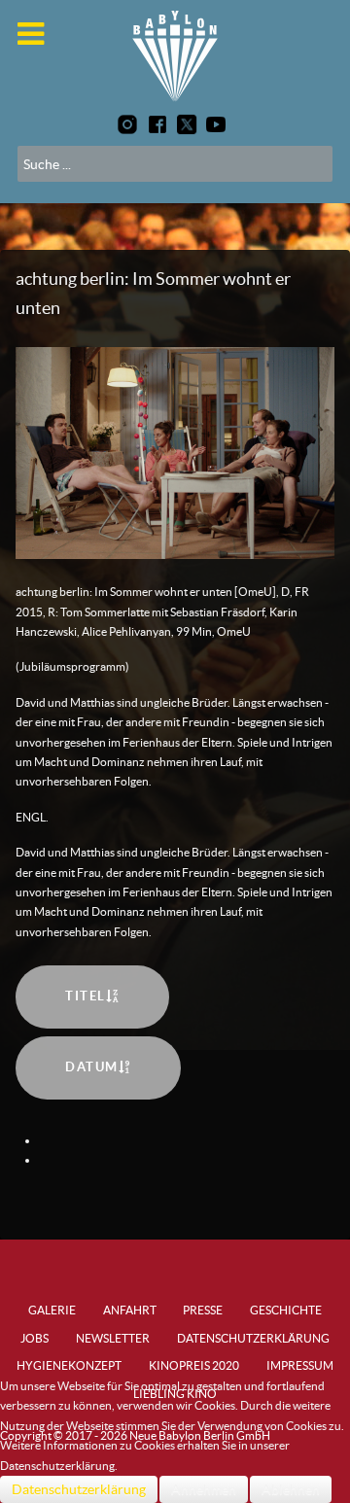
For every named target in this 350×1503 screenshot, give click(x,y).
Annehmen (203, 1489)
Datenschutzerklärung (79, 1489)
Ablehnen (291, 1489)
